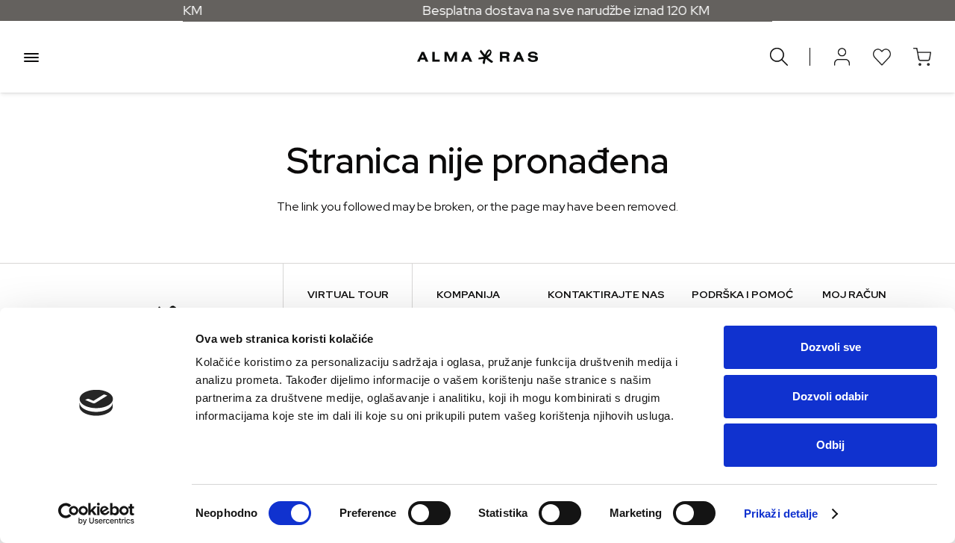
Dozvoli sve (831, 347)
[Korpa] (922, 57)
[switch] (429, 513)
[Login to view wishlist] (882, 57)
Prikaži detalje (781, 513)
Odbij (830, 444)
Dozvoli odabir (830, 396)
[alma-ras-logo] (477, 56)
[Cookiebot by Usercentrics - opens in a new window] (96, 514)
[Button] (842, 57)
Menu (31, 57)
